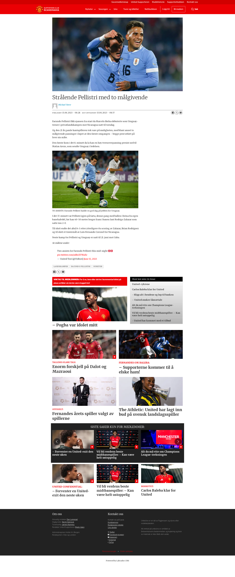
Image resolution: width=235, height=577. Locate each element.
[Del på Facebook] (173, 113)
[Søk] (192, 9)
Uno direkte (112, 528)
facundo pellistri (80, 266)
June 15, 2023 (90, 259)
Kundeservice (113, 522)
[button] (56, 441)
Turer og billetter (131, 9)
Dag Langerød (72, 519)
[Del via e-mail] (180, 113)
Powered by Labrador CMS (117, 561)
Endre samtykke (126, 551)
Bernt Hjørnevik (68, 522)
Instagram (113, 537)
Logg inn (166, 9)
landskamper (61, 266)
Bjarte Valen (79, 527)
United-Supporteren (140, 2)
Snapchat (112, 540)
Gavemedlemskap (120, 2)
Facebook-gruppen (117, 535)
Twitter (112, 532)
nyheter (97, 266)
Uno (116, 9)
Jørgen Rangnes (68, 525)
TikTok (111, 542)
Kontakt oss (192, 2)
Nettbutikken (151, 9)
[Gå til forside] (47, 9)
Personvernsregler (109, 551)
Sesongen (103, 9)
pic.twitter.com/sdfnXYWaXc (72, 255)
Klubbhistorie (158, 2)
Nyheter (89, 9)
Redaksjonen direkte (115, 525)
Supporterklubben (175, 2)
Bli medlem (178, 9)
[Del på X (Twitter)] (177, 113)
